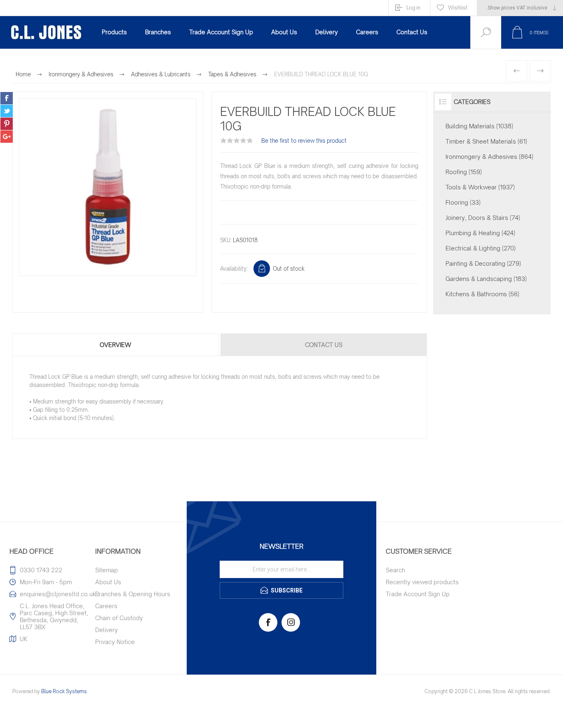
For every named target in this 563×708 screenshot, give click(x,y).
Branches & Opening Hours (132, 593)
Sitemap (106, 569)
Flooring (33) (463, 202)
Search (395, 569)
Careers (106, 605)
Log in (413, 8)
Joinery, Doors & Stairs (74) (483, 217)
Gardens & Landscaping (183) (486, 278)
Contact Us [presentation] (323, 344)
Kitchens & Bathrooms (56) (482, 293)
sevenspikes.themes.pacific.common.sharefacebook (6, 98)
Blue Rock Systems (64, 691)
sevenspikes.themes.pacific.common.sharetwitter (6, 111)
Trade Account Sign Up (418, 593)
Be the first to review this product (304, 140)
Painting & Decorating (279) (483, 263)
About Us (108, 581)
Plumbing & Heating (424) (480, 232)
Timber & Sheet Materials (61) (486, 141)
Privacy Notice (115, 641)
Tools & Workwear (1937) (480, 187)
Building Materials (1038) (479, 126)
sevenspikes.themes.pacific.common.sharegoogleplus (6, 136)
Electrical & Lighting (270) (481, 248)
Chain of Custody (119, 617)
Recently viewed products (422, 581)
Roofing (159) (464, 171)
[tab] (116, 344)
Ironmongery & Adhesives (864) (489, 156)
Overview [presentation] (115, 344)
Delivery (106, 629)
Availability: (233, 268)
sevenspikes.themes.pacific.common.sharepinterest (6, 124)
